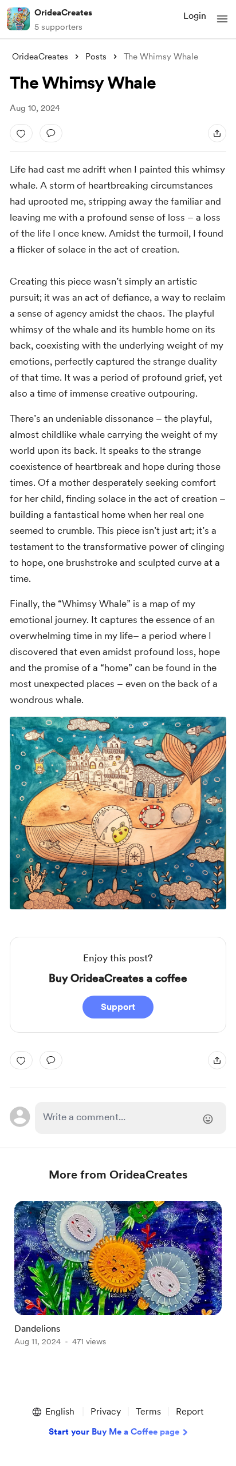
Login (194, 15)
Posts (96, 56)
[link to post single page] (118, 1275)
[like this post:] (21, 133)
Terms (148, 1411)
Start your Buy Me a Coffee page (114, 1432)
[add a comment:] (51, 133)
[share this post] (217, 133)
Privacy (106, 1411)
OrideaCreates (63, 12)
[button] (222, 19)
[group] (118, 1280)
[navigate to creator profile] (18, 18)
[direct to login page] (130, 1118)
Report (189, 1411)
